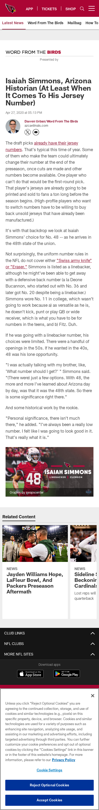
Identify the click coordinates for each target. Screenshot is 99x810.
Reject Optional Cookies (49, 785)
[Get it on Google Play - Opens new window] (67, 676)
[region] (49, 749)
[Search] (82, 8)
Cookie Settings (50, 770)
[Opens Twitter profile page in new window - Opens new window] (28, 132)
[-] (33, 51)
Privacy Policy (63, 760)
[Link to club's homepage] (10, 6)
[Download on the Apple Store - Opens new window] (30, 674)
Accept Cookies (49, 800)
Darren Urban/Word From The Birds (51, 121)
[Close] (92, 695)
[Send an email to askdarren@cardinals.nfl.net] (36, 132)
